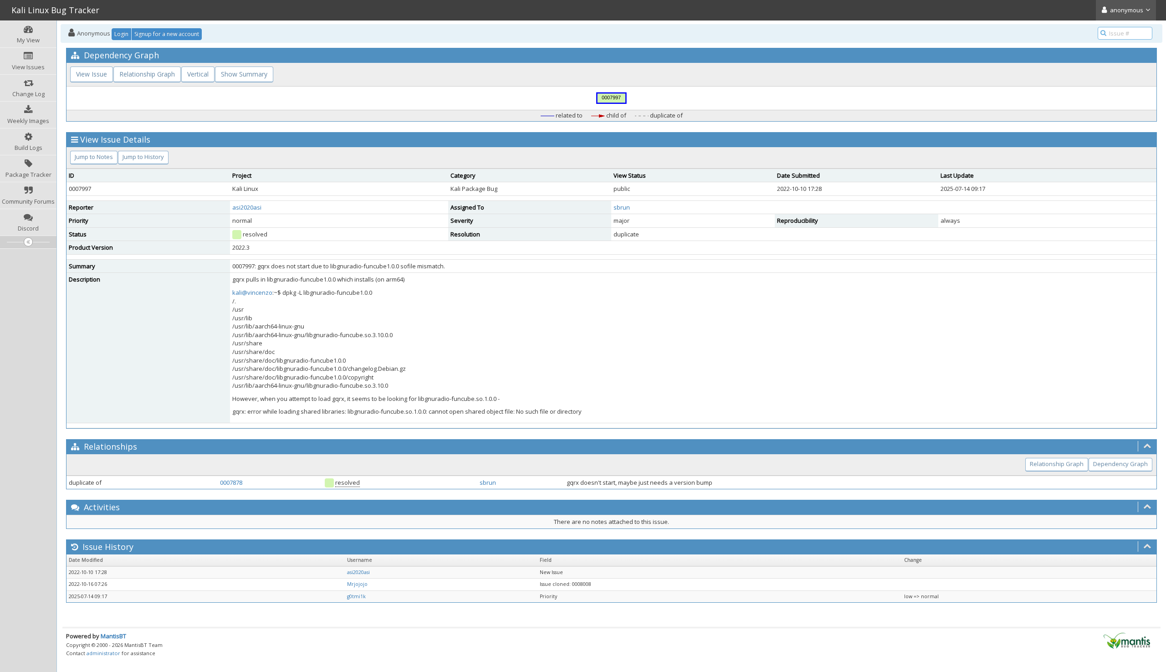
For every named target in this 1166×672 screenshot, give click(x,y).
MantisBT (113, 636)
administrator (103, 653)
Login (121, 34)
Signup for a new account (166, 34)
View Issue (91, 74)
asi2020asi (246, 207)
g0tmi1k (356, 596)
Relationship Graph (147, 74)
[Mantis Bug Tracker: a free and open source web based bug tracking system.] (1127, 640)
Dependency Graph (1120, 464)
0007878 (231, 482)
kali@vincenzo (252, 292)
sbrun (622, 207)
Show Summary (244, 74)
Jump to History (143, 157)
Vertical (198, 74)
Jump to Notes (94, 157)
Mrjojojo (357, 584)
